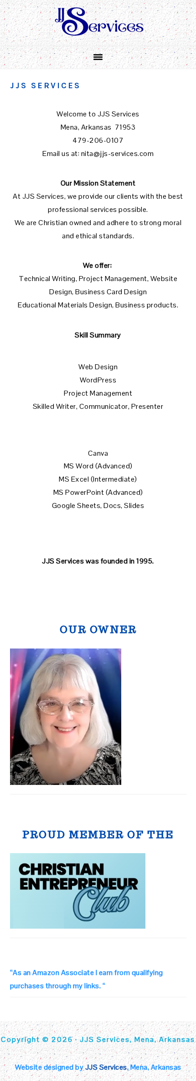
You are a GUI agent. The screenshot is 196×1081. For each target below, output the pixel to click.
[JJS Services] (98, 34)
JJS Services (106, 1067)
